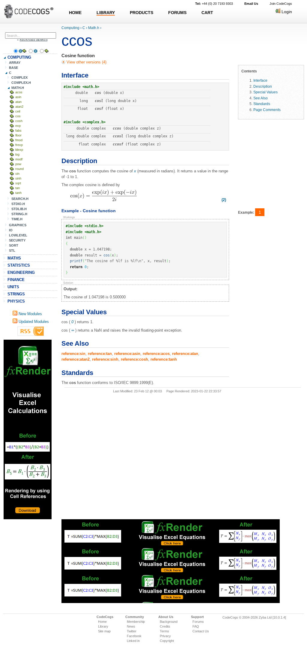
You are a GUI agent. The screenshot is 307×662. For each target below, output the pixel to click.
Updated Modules (33, 321)
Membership (136, 621)
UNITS (13, 287)
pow (18, 164)
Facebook (134, 636)
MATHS (14, 258)
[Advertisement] (28, 429)
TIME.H (16, 219)
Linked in (133, 641)
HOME (75, 12)
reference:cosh (134, 359)
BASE (13, 67)
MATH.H (17, 87)
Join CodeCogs (281, 3)
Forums (198, 621)
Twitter (131, 631)
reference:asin (127, 353)
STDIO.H (18, 204)
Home (102, 621)
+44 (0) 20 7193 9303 (214, 3)
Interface (260, 80)
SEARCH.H (19, 199)
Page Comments (267, 110)
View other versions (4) (85, 62)
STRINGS (16, 294)
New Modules (29, 314)
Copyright (167, 641)
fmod (18, 140)
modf (18, 159)
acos (18, 92)
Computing (70, 28)
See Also (260, 98)
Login (286, 11)
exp (18, 125)
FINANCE (16, 279)
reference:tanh (164, 359)
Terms (164, 631)
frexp (19, 145)
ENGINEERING (21, 272)
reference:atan (185, 353)
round (19, 169)
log (17, 154)
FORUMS (177, 12)
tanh (18, 193)
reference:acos (156, 353)
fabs (18, 130)
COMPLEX (19, 77)
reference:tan (100, 353)
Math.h (93, 28)
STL (12, 250)
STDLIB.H (19, 209)
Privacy (165, 636)
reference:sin (73, 353)
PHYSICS (16, 301)
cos (18, 116)
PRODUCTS (141, 12)
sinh (18, 178)
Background (168, 621)
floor (18, 135)
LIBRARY (106, 12)
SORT (13, 245)
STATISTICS (18, 265)
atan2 (19, 106)
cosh (18, 121)
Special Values (265, 92)
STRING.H (19, 214)
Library (103, 626)
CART (207, 12)
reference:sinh (105, 359)
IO (11, 230)
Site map (104, 631)
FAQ (195, 626)
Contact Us (200, 631)
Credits (165, 626)
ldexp (19, 149)
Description (262, 86)
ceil (17, 111)
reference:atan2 (75, 359)
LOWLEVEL (18, 235)
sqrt (18, 183)
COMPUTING (19, 57)
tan (17, 188)
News (131, 626)
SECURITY (17, 240)
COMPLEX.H (21, 82)
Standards (261, 104)
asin (18, 97)
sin (17, 173)
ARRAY (14, 62)
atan (18, 102)
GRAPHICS (17, 225)
